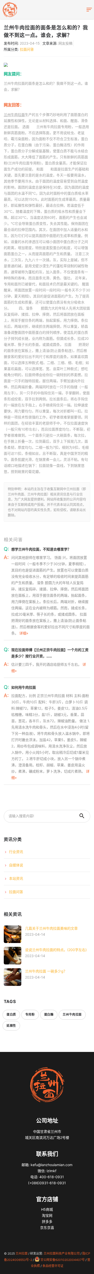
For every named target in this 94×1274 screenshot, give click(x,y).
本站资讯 (16, 878)
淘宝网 (47, 1215)
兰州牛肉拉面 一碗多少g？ (46, 971)
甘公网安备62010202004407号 (62, 1260)
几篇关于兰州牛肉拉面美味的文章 (51, 928)
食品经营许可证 (52, 1266)
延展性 (11, 1025)
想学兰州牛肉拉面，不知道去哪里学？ (41, 549)
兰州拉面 (22, 1253)
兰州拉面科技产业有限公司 (62, 1253)
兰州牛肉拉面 (14, 114)
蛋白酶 (49, 1014)
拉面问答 (27, 49)
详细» (23, 633)
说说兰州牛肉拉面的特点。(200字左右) (56, 950)
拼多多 (47, 1221)
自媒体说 (16, 865)
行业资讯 (16, 852)
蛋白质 (11, 1014)
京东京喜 (47, 1227)
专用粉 (30, 1014)
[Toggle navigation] (89, 9)
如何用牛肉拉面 (23, 687)
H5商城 (47, 1209)
